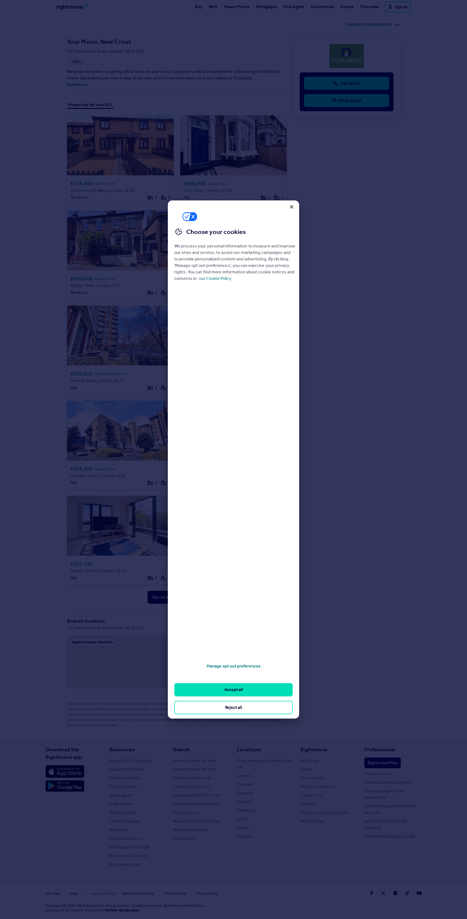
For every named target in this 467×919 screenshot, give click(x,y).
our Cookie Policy (215, 278)
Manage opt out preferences (233, 666)
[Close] (292, 207)
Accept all (233, 689)
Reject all (233, 707)
